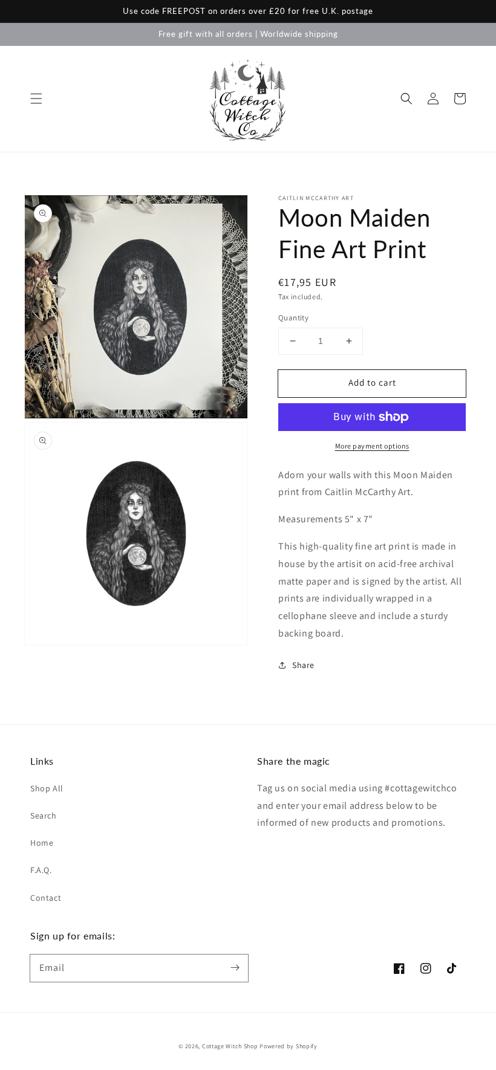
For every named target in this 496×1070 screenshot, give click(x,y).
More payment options (372, 445)
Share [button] (303, 665)
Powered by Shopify (288, 1046)
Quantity (293, 318)
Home (41, 842)
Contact (45, 897)
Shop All (47, 788)
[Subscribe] (234, 968)
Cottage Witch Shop (230, 1046)
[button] (36, 98)
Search (43, 815)
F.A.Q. (41, 869)
